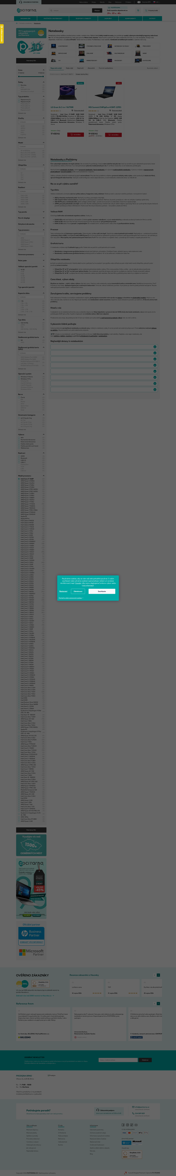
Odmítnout (78, 591)
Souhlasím (102, 591)
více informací (87, 585)
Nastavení (63, 591)
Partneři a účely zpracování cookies (70, 598)
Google (78, 583)
